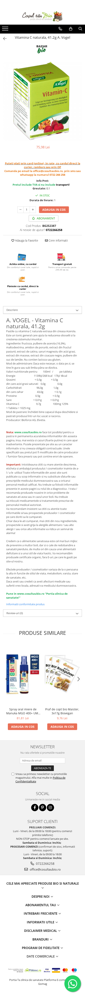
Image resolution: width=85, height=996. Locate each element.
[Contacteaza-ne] (60, 29)
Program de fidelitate (41, 948)
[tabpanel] (42, 101)
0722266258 (44, 863)
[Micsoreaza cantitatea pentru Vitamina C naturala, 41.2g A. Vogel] (20, 209)
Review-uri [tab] (14, 613)
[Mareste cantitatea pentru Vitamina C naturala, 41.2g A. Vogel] (33, 209)
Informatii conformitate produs (25, 604)
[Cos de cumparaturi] (70, 29)
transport (62, 184)
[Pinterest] (42, 807)
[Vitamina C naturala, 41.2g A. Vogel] (42, 101)
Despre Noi (41, 896)
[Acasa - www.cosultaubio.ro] (42, 16)
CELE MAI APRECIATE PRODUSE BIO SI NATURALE (42, 883)
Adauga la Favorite (26, 240)
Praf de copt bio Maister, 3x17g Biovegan (62, 711)
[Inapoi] (3, 38)
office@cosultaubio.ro (45, 869)
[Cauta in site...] (80, 29)
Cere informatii (58, 240)
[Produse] (5, 30)
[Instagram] (50, 807)
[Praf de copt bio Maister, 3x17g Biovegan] (62, 674)
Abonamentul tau (41, 905)
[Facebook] (34, 807)
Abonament (45, 218)
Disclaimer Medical (41, 931)
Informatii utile (41, 922)
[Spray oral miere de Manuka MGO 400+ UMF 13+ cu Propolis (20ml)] (22, 674)
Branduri (41, 939)
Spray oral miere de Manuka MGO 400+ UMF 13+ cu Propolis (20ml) (23, 711)
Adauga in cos (54, 210)
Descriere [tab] (12, 310)
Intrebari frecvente (41, 913)
